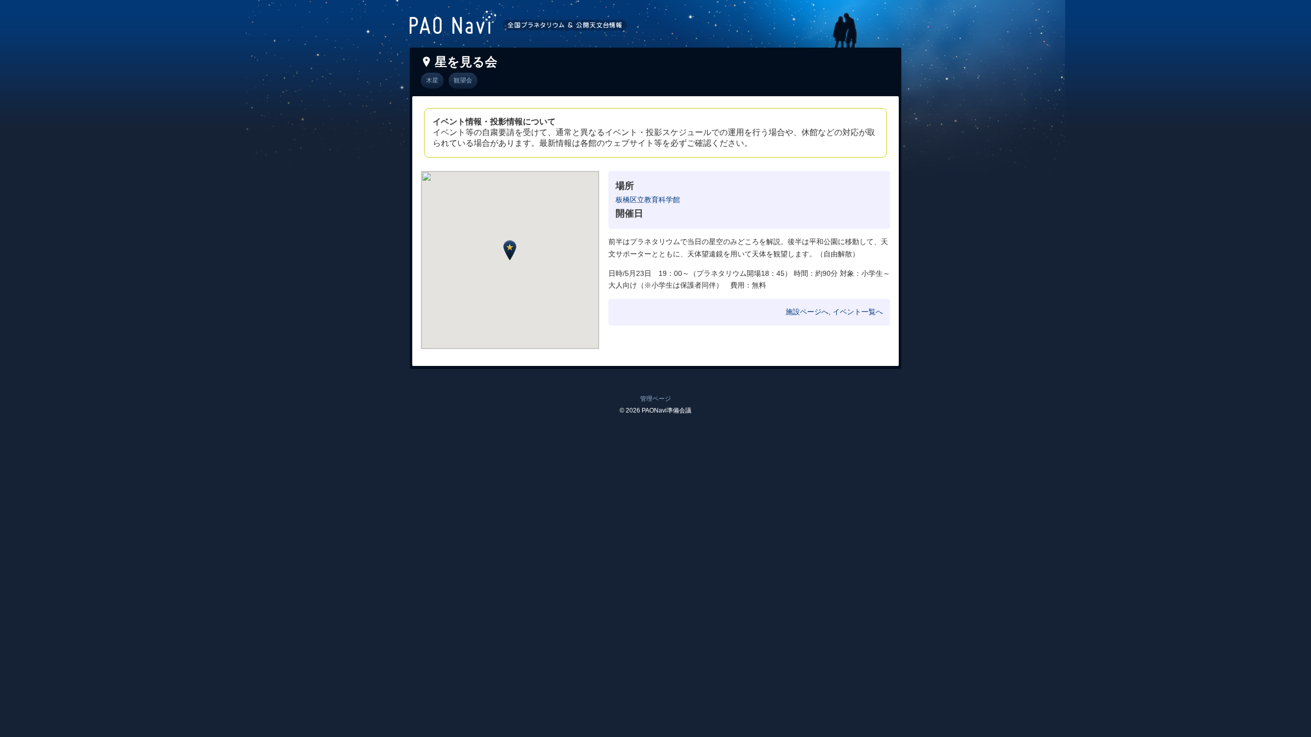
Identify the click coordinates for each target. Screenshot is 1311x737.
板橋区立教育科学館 (648, 200)
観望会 (463, 80)
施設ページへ (807, 312)
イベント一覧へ (858, 312)
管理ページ (655, 398)
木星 (432, 80)
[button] (509, 250)
